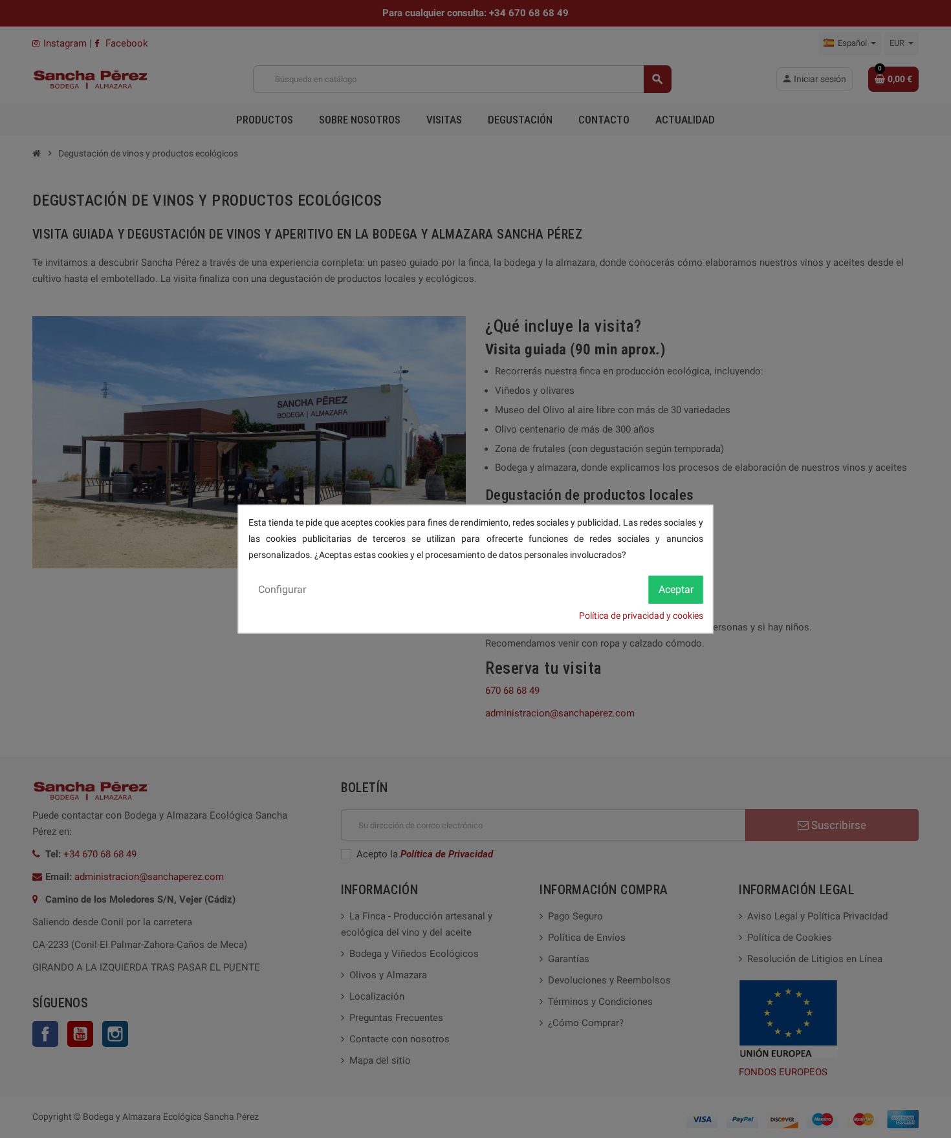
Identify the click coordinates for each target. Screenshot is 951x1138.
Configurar (282, 589)
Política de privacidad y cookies (641, 615)
